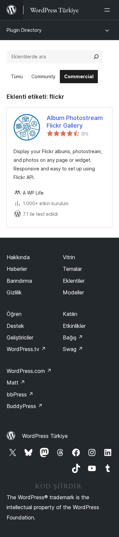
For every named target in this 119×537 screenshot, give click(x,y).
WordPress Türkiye (45, 436)
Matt (16, 382)
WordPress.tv (26, 349)
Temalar (72, 269)
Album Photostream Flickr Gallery (75, 121)
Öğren (14, 314)
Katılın (70, 314)
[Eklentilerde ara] (96, 56)
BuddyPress (25, 406)
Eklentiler (74, 280)
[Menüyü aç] (108, 10)
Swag (73, 349)
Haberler (17, 269)
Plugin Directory (24, 30)
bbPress (20, 394)
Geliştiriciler (20, 337)
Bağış (73, 337)
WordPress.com (29, 371)
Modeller (73, 292)
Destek (15, 326)
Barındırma (19, 280)
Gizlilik (14, 292)
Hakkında (18, 257)
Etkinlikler (74, 326)
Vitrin (69, 257)
